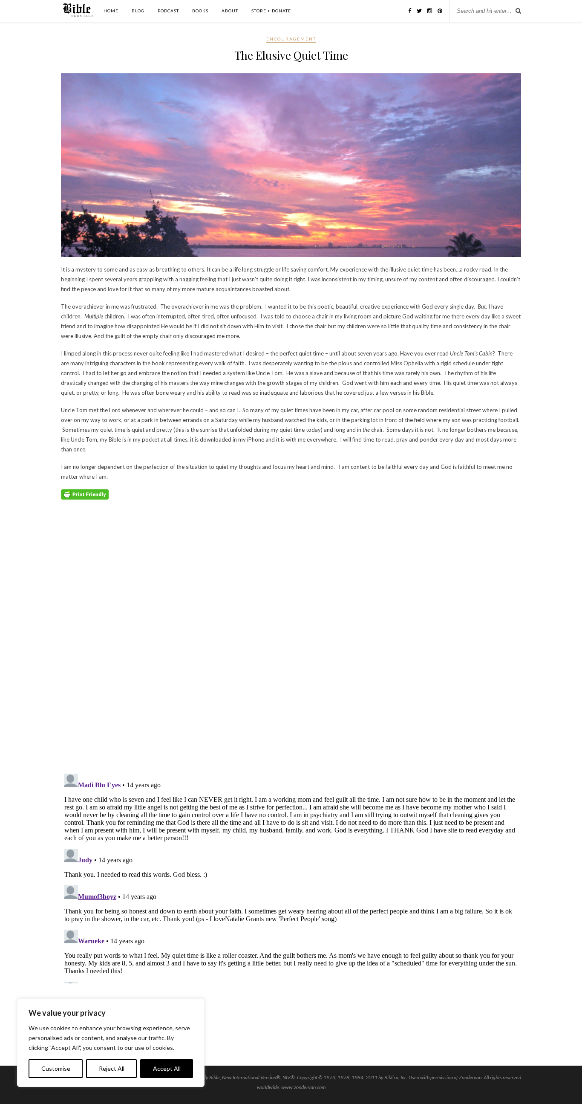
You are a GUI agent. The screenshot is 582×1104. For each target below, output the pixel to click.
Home (111, 10)
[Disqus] (291, 657)
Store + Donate (271, 10)
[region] (111, 1043)
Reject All (111, 1068)
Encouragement (291, 38)
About (230, 10)
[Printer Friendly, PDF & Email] (85, 494)
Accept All (167, 1068)
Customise (55, 1068)
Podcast (168, 10)
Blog (138, 10)
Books (200, 10)
